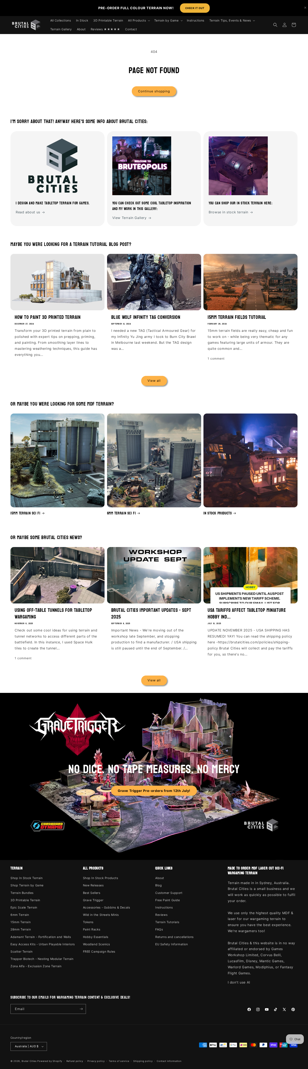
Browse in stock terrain (228, 212)
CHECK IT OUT (194, 8)
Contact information (169, 1061)
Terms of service (119, 1061)
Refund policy (74, 1061)
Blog (158, 885)
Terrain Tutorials (167, 922)
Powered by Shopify (49, 1061)
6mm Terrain (19, 914)
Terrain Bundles (22, 893)
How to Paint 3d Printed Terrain (48, 317)
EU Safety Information (171, 944)
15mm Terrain (20, 922)
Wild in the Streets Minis (101, 914)
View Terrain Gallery (129, 218)
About (159, 878)
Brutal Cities (29, 1061)
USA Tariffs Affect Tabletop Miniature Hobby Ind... (247, 613)
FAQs (159, 929)
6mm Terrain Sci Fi (121, 513)
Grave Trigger (93, 900)
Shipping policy (143, 1061)
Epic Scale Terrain (23, 907)
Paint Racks (92, 929)
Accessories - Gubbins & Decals (106, 907)
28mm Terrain (20, 929)
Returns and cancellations (174, 937)
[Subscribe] (81, 1009)
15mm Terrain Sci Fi (25, 513)
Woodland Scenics (96, 944)
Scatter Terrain (21, 951)
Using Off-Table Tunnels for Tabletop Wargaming (53, 613)
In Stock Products (217, 513)
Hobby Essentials (96, 937)
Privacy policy (96, 1061)
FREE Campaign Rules (99, 951)
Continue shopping (154, 91)
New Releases (93, 885)
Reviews (161, 914)
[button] (138, 20)
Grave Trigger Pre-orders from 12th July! (154, 791)
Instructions (164, 907)
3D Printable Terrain (25, 900)
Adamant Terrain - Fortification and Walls (40, 937)
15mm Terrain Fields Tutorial (237, 317)
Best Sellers (91, 893)
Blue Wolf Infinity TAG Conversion (145, 317)
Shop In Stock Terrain (26, 878)
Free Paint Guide (167, 900)
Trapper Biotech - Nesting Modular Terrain (42, 959)
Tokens (88, 922)
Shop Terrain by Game (27, 885)
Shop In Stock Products (100, 878)
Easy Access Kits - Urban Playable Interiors (42, 944)
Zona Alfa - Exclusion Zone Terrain (35, 966)
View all (154, 381)
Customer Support (168, 893)
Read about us (28, 212)
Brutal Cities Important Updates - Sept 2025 (151, 613)
